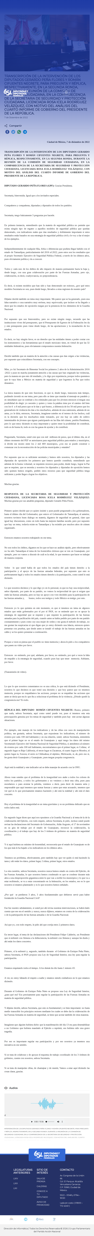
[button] (47, 1134)
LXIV (15, 1178)
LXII (15, 1188)
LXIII (15, 1183)
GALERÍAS (42, 1186)
